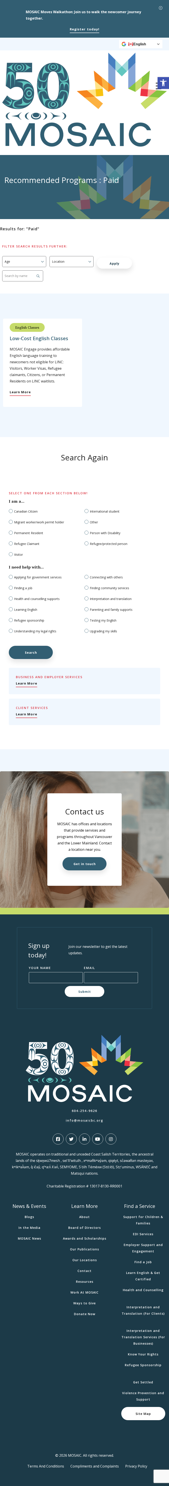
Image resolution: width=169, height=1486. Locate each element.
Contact (84, 1271)
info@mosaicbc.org (84, 1120)
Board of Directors (84, 1228)
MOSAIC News (29, 1238)
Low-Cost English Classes (39, 338)
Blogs (29, 1217)
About (84, 1217)
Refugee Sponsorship (143, 1365)
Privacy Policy (136, 1466)
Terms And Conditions (45, 1466)
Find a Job (143, 1262)
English (139, 44)
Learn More (20, 392)
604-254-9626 (84, 1111)
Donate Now (84, 1314)
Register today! (84, 29)
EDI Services (143, 1234)
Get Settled (143, 1382)
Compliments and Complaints (94, 1466)
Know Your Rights (143, 1354)
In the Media (29, 1228)
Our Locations (84, 1260)
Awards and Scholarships (84, 1238)
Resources (84, 1281)
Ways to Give (84, 1303)
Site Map (143, 1414)
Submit (84, 991)
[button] (163, 83)
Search (31, 652)
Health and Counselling (143, 1290)
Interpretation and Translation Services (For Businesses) (143, 1337)
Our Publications (84, 1249)
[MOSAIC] (84, 145)
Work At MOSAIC (84, 1292)
